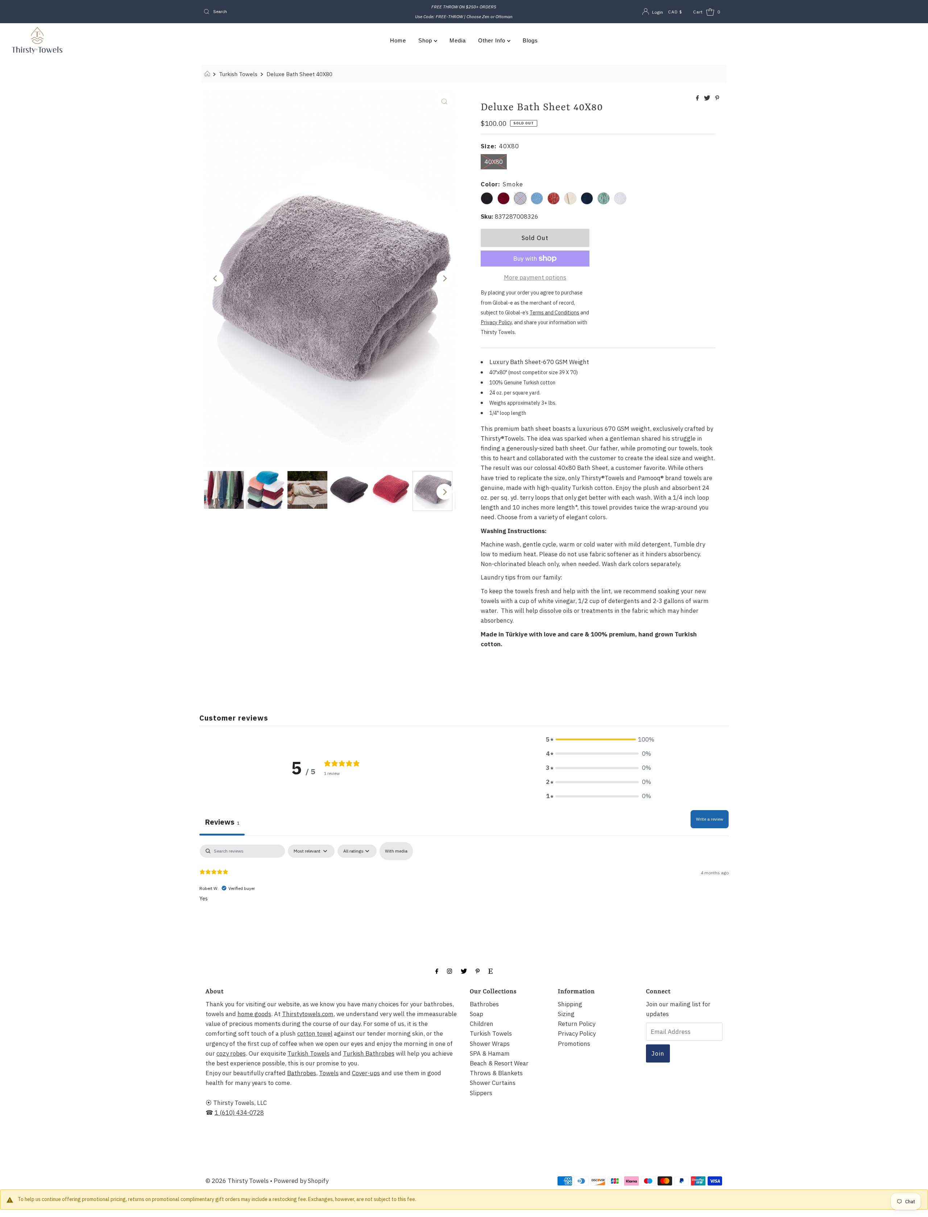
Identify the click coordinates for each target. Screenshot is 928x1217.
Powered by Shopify (301, 1181)
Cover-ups (366, 1073)
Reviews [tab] (222, 822)
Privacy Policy (577, 1033)
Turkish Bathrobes (368, 1053)
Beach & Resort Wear (499, 1063)
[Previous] (216, 278)
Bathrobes (301, 1073)
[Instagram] (449, 970)
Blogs (530, 40)
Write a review (709, 819)
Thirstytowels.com (308, 1014)
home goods (254, 1014)
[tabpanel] (464, 891)
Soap (476, 1014)
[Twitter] (464, 970)
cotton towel (314, 1033)
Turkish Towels (238, 74)
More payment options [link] (535, 277)
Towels (329, 1073)
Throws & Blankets (496, 1073)
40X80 (494, 162)
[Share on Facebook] (698, 98)
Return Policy (576, 1024)
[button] (598, 739)
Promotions (574, 1044)
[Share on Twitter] (708, 98)
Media (458, 40)
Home (398, 40)
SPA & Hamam (490, 1053)
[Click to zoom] (444, 101)
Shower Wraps (490, 1044)
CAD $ (675, 12)
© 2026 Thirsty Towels (237, 1181)
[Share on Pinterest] (717, 98)
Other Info (492, 40)
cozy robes (231, 1053)
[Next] (444, 278)
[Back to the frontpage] (208, 74)
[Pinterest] (478, 970)
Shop (426, 40)
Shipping (570, 1004)
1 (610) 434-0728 (239, 1113)
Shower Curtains (492, 1083)
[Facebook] (436, 970)
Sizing (566, 1014)
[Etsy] (490, 970)
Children (481, 1024)
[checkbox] (396, 851)
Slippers (481, 1093)
